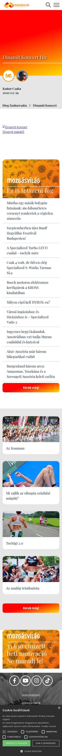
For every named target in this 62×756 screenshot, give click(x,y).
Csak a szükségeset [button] (46, 743)
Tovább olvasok (48, 726)
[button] (31, 750)
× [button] (59, 708)
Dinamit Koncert (45, 105)
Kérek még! (31, 387)
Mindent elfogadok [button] (16, 743)
